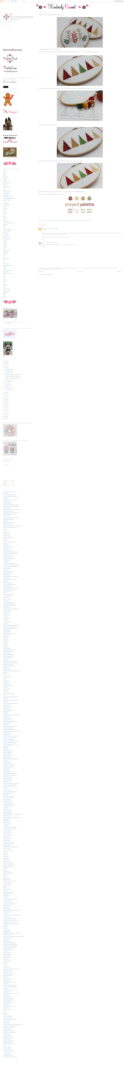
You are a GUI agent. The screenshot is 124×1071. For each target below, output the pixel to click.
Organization (5, 837)
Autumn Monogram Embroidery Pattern (11, 506)
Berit (4, 530)
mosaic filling (5, 819)
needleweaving (6, 822)
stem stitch (5, 959)
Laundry (4, 244)
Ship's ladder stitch (6, 938)
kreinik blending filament (8, 771)
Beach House (5, 183)
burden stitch (5, 548)
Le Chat (4, 247)
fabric (4, 679)
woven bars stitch (6, 1047)
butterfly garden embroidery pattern (10, 553)
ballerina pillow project (7, 519)
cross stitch (5, 620)
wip (4, 1045)
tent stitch (5, 988)
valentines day (6, 1021)
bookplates (5, 539)
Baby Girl (5, 179)
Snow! (4, 276)
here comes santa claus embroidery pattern (11, 731)
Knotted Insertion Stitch (7, 767)
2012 (6, 411)
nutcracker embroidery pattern (9, 827)
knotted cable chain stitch (8, 765)
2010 (6, 414)
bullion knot (5, 545)
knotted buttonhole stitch (8, 763)
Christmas (5, 581)
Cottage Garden (6, 203)
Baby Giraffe (5, 177)
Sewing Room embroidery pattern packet (11, 933)
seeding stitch (6, 925)
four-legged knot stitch (7, 706)
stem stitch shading (7, 960)
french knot (5, 708)
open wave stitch (6, 835)
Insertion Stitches (6, 745)
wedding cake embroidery (8, 1030)
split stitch (5, 951)
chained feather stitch (7, 571)
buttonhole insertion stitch (8, 556)
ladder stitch (5, 781)
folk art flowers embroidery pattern (9, 703)
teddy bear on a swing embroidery (9, 987)
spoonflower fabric (6, 952)
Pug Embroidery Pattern (7, 872)
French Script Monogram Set (8, 222)
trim (4, 1011)
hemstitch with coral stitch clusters (10, 726)
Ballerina (5, 180)
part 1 (52, 88)
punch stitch (5, 874)
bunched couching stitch (8, 547)
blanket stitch (5, 534)
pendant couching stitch (8, 850)
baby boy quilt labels (7, 511)
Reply (43, 238)
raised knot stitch (6, 884)
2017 (6, 401)
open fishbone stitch (7, 833)
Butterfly (5, 185)
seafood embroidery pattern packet (10, 920)
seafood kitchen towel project (9, 921)
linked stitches (6, 799)
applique (5, 498)
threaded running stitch (7, 1001)
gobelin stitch (6, 716)
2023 (6, 367)
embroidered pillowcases (8, 664)
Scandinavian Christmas (8, 265)
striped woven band (7, 970)
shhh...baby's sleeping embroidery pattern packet (12, 936)
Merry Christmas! (6, 250)
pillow (4, 853)
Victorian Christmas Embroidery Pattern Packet (12, 1024)
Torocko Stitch (6, 1004)
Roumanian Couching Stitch (8, 903)
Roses (4, 262)
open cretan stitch (6, 832)
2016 (6, 403)
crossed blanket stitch (7, 622)
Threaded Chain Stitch (7, 998)
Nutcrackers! (5, 252)
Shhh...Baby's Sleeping (7, 273)
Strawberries (5, 279)
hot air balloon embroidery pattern (10, 741)
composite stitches (6, 599)
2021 (6, 394)
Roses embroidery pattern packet (9, 898)
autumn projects (6, 508)
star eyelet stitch (6, 957)
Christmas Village (6, 200)
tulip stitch (5, 1013)
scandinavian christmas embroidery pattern (11, 915)
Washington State (6, 291)
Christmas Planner (6, 586)
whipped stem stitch (7, 1042)
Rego (4, 887)
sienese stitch (5, 939)
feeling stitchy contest (7, 685)
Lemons (4, 249)
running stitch (6, 907)
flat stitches (5, 692)
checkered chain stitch (7, 573)
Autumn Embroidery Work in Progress (13, 376)
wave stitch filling (6, 1029)
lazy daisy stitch (6, 789)
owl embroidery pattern (7, 841)
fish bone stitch (6, 688)
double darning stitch (7, 651)
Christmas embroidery (7, 582)
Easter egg (5, 659)
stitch (4, 964)
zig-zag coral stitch (7, 1053)
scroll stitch (5, 916)
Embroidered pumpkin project (9, 666)
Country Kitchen (6, 205)
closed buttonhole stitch (8, 589)
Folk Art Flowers (6, 221)
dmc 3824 (5, 638)
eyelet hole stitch (6, 675)
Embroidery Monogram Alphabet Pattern (11, 670)
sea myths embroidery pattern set (9, 918)
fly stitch (5, 701)
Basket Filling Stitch (7, 524)
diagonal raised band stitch (8, 633)
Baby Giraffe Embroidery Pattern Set (10, 512)
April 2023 (8, 386)
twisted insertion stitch (7, 1017)
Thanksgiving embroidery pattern (9, 993)
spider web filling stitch (7, 949)
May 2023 (8, 384)
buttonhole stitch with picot (8, 558)
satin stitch (5, 913)
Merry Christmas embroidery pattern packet (11, 814)
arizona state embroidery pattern (9, 499)
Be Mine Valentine (6, 182)
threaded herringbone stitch (8, 1000)
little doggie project (7, 801)
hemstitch (5, 724)
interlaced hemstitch (7, 752)
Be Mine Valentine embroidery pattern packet (12, 525)
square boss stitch (6, 956)
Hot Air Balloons (6, 234)
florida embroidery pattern (8, 693)
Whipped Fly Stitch (7, 1039)
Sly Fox (4, 275)
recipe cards (5, 885)
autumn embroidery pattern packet (10, 504)
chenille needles (6, 574)
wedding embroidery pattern (8, 1032)
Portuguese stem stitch (7, 866)
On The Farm (5, 253)
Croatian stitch (6, 615)
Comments (7, 485)
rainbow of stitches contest (8, 881)
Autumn (4, 175)
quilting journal (6, 879)
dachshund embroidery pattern (9, 626)
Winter (4, 294)
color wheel (5, 597)
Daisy (4, 211)
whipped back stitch (7, 1035)
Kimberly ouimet (6, 757)
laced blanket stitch (7, 776)
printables (5, 868)
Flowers (4, 219)
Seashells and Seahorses (7, 270)
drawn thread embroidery (8, 657)
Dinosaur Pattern (6, 635)
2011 (6, 412)
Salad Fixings (5, 263)
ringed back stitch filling (8, 892)
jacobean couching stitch (8, 755)
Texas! (4, 286)
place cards (5, 858)
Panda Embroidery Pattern (8, 843)
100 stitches (5, 493)
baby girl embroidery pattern (8, 514)
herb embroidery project (7, 727)
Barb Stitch (5, 521)
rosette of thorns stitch (7, 902)
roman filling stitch (7, 894)
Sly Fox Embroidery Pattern (83, 220)
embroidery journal (7, 669)
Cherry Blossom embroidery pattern (10, 576)
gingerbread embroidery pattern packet (10, 714)
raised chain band (6, 882)
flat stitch (5, 690)
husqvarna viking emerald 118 (9, 742)
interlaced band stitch (7, 750)
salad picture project (7, 912)
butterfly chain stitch (7, 550)
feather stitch (5, 682)
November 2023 (9, 371)
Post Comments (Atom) (48, 274)
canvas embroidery (6, 568)
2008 (6, 418)
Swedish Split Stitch (7, 978)
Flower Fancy (5, 218)
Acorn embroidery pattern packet (9, 496)
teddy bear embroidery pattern (9, 985)
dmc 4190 (5, 643)
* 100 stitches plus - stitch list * (9, 491)
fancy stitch (5, 680)
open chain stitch (6, 830)
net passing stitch (6, 824)
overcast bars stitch (7, 838)
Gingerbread (5, 224)
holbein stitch (6, 734)
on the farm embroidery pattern (9, 828)
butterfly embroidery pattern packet (10, 552)
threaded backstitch (7, 996)
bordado (4, 540)
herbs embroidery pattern (8, 729)
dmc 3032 (5, 636)
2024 (6, 365)
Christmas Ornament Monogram (9, 198)
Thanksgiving (6, 288)
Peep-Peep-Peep (6, 258)
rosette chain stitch (6, 900)
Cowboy (4, 206)
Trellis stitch (5, 1008)
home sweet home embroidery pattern (10, 736)
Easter (4, 214)
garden (4, 713)
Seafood (4, 268)
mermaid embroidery (7, 812)
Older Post (119, 271)
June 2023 (8, 382)
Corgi (4, 201)
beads (4, 529)
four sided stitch (6, 705)
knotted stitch (6, 768)
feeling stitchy (6, 683)
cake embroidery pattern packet (9, 563)
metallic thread (6, 815)
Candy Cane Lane (6, 192)
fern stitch (5, 687)
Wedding (5, 293)
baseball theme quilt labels (8, 522)
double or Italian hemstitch (8, 654)
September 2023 (9, 380)
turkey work (5, 1014)
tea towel (5, 983)
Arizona (4, 174)
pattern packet (6, 845)
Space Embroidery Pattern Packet (9, 946)
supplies (4, 977)
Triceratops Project (6, 1009)
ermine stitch (5, 672)
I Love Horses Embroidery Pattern (9, 744)
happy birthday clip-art (7, 719)
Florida (4, 216)
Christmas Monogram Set (8, 196)
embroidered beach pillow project (9, 662)
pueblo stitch (5, 871)
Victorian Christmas (7, 289)
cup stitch (5, 623)
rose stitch (5, 897)
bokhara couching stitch (8, 537)
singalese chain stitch (7, 941)
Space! (4, 278)
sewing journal (6, 930)
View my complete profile (9, 21)
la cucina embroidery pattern (8, 773)
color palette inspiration (7, 594)
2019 (6, 398)
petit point (5, 851)
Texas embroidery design (8, 990)
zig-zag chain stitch (7, 1052)
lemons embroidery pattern (8, 796)
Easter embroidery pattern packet (9, 661)
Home (80, 271)
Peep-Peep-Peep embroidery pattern (10, 846)
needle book (5, 820)
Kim (43, 242)
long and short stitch (7, 802)
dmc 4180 (5, 641)
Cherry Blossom (6, 193)
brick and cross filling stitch (8, 542)
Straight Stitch (79, 191)
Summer (4, 281)
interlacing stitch (6, 754)
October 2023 (8, 373)
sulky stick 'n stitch (7, 972)
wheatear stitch (6, 1034)
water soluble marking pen (8, 1027)
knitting (4, 760)
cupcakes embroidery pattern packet (10, 625)
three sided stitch (6, 1003)
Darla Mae (44, 228)
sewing (4, 928)
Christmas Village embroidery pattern (10, 587)
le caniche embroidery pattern (9, 791)
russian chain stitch (7, 908)
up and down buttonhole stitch (9, 1019)
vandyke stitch (6, 1022)
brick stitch (5, 543)
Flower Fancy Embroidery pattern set (10, 696)
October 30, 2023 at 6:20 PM (52, 228)
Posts (6, 482)
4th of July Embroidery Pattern (9, 494)
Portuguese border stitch (8, 864)
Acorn (4, 172)
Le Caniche (5, 245)
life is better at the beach (8, 798)
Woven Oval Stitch (6, 1048)
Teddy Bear (5, 284)
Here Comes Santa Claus (8, 229)
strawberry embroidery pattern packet (10, 969)
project (4, 869)
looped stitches (6, 809)
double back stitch (6, 648)
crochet (4, 617)
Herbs (4, 227)
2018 (6, 399)
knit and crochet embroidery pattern (10, 758)
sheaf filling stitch (6, 934)
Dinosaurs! (5, 213)
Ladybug (5, 242)
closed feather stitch (7, 591)
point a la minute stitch (7, 863)
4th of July (5, 170)
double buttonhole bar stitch (8, 649)
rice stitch (5, 890)
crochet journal (6, 618)
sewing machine (6, 931)
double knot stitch (6, 653)
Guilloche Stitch (6, 718)
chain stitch (5, 569)
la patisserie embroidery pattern (9, 775)
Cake (4, 188)
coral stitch (5, 600)
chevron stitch (6, 578)
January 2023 (8, 390)
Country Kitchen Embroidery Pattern (10, 609)
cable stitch (5, 561)
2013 (6, 409)
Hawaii (4, 226)
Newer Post (41, 271)
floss (4, 695)
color (4, 592)
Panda (4, 257)
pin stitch (5, 855)
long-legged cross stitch (7, 806)
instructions (5, 749)
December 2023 (9, 369)
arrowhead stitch (6, 501)
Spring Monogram (6, 954)
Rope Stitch (5, 895)
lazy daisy (5, 788)
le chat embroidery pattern (8, 793)
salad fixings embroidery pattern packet (10, 910)
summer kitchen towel (7, 975)
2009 (6, 416)
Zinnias (4, 296)
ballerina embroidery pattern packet (10, 517)
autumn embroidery (7, 503)
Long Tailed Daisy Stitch (8, 804)
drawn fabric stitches (7, 656)
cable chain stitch (6, 560)
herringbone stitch (6, 732)
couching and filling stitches (8, 605)
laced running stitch (7, 780)
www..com (8, 323)
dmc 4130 (5, 639)
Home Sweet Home (6, 231)
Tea (4, 283)
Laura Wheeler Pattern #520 (8, 786)
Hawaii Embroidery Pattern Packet (9, 721)
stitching (5, 965)
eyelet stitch (5, 677)
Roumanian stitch (6, 905)
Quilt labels (5, 877)
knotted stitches (6, 770)
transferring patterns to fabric (8, 1006)
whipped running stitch (7, 1040)
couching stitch (6, 607)
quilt (4, 876)
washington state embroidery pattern (10, 1026)
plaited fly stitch (6, 861)
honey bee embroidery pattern (9, 737)
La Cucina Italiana (6, 239)
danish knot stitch (6, 631)
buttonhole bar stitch (7, 555)
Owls (4, 255)
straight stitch (5, 967)
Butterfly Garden (6, 187)
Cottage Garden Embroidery (8, 604)
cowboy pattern (6, 612)
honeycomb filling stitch (8, 739)
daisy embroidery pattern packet (9, 628)
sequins (4, 926)
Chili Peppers (5, 195)
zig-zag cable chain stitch (8, 1050)
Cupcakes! (5, 208)
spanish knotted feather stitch (9, 947)
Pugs (4, 260)
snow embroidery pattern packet (9, 944)
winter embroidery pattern (8, 1044)
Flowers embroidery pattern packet (10, 700)
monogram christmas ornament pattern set (11, 817)
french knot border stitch (8, 710)
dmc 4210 (5, 644)
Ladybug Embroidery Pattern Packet (10, 783)
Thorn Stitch (5, 995)
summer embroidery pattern (8, 973)
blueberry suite (6, 535)
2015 (6, 405)
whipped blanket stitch (7, 1037)
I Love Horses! (6, 236)
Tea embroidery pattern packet (9, 982)
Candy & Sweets (6, 190)
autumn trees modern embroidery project (66, 220)
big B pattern (5, 532)
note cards (5, 825)
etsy (4, 674)
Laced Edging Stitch (7, 778)
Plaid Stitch (5, 859)
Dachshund (5, 209)
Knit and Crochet (6, 237)
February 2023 (9, 388)
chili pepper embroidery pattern (9, 579)
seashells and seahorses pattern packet (10, 923)
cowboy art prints (6, 610)
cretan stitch (5, 613)
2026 (6, 362)
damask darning (6, 630)
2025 (6, 364)
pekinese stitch (6, 848)
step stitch (5, 962)
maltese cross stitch (7, 811)
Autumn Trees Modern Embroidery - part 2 (50, 14)
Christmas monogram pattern (8, 584)
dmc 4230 (5, 646)
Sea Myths (5, 266)
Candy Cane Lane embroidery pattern (10, 566)
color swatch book (6, 596)
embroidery (5, 667)
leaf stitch (5, 794)
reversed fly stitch (6, 889)
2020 (6, 396)
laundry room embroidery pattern (9, 784)
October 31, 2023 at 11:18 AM (52, 242)
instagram (5, 747)
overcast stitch (6, 840)
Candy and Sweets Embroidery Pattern (10, 565)
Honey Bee (5, 232)
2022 (6, 392)
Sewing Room (6, 271)
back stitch (5, 516)
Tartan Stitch (5, 980)
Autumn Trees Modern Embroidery (12, 378)
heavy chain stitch (6, 723)
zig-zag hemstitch (6, 1055)
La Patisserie (5, 240)
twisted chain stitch (7, 1016)
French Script (5, 711)
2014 (6, 407)
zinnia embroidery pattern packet (9, 1057)
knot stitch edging (6, 762)
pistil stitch (5, 856)
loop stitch (5, 807)
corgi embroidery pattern (8, 602)
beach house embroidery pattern (9, 527)
